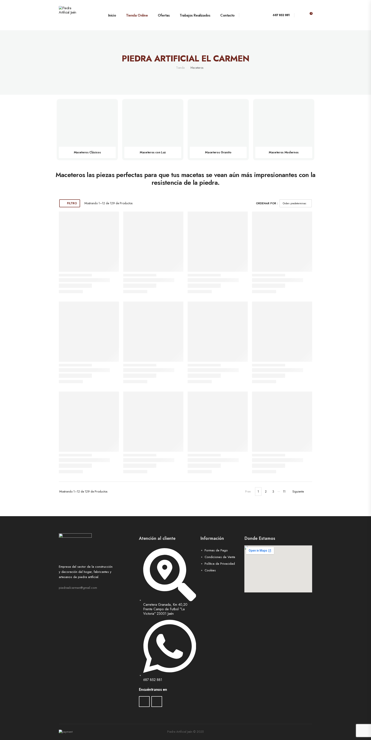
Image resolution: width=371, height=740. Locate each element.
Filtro (72, 203)
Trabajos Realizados (195, 15)
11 (284, 491)
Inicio (112, 15)
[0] (308, 15)
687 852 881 (281, 15)
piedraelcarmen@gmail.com (78, 587)
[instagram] (156, 701)
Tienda (180, 68)
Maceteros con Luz (153, 152)
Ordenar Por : (267, 203)
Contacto (227, 15)
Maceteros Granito (218, 152)
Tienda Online (137, 15)
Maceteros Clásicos (87, 152)
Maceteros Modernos (284, 152)
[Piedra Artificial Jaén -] (75, 15)
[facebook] (144, 701)
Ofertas (164, 15)
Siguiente (298, 491)
